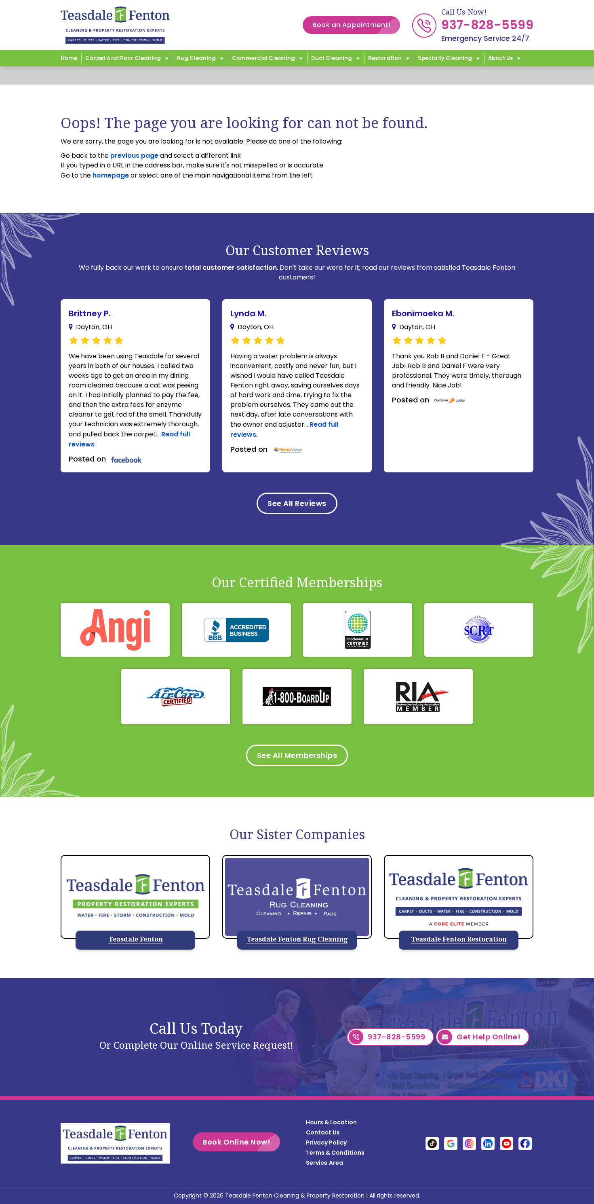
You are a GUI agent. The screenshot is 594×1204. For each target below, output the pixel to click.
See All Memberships (297, 755)
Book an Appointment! (351, 25)
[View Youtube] (506, 1143)
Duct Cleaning (331, 58)
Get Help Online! (488, 1037)
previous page (134, 155)
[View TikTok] (432, 1143)
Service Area (324, 1163)
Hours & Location (331, 1122)
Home (69, 58)
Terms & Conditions (335, 1153)
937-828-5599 (487, 25)
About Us (500, 58)
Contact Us (323, 1132)
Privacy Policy (326, 1142)
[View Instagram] (469, 1143)
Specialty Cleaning (445, 58)
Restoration (385, 58)
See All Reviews (297, 503)
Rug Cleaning (196, 58)
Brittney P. (90, 313)
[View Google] (451, 1143)
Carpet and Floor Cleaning (123, 58)
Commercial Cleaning (263, 58)
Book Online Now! (236, 1142)
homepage (111, 175)
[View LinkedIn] (488, 1143)
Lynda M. (248, 313)
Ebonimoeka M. (423, 313)
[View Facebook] (525, 1143)
